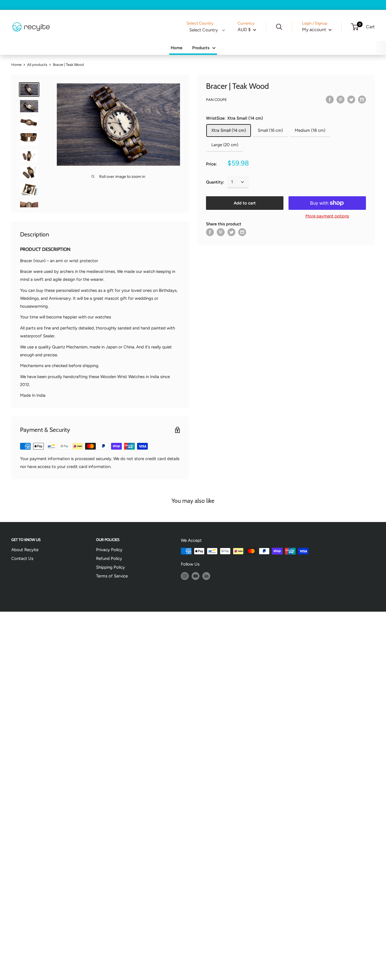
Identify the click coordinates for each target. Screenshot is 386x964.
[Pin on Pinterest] (340, 99)
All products (37, 64)
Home (176, 47)
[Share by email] (362, 99)
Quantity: (215, 182)
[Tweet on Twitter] (351, 99)
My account (314, 29)
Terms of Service (112, 576)
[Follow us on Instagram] (185, 576)
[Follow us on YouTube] (195, 576)
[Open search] (279, 27)
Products (200, 47)
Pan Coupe (216, 100)
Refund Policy (109, 558)
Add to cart (245, 203)
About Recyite (24, 549)
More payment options (327, 216)
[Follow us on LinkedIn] (206, 576)
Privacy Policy (109, 549)
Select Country (203, 30)
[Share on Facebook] (330, 99)
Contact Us (22, 558)
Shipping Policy (110, 567)
